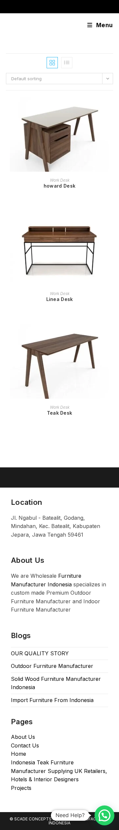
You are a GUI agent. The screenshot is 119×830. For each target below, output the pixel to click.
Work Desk (59, 180)
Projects (21, 788)
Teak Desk (59, 413)
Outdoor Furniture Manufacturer (52, 666)
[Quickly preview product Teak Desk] (111, 335)
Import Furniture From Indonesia (52, 700)
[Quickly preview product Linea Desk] (111, 222)
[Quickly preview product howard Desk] (111, 108)
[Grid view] (52, 62)
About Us (23, 737)
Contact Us (25, 745)
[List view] (66, 62)
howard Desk (59, 186)
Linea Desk (59, 299)
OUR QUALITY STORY (40, 653)
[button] (104, 815)
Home (18, 753)
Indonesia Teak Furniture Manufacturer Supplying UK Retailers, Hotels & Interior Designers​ (59, 771)
